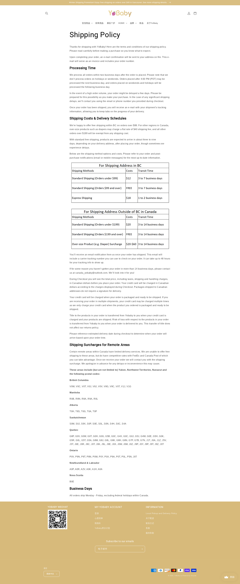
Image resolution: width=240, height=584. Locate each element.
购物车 (98, 523)
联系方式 (150, 523)
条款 (148, 528)
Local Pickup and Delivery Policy (161, 513)
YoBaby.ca (178, 575)
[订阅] (142, 549)
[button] (47, 13)
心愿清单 (99, 518)
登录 (97, 513)
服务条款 (150, 533)
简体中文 (50, 574)
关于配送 (150, 518)
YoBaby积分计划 (102, 528)
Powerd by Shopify (189, 575)
